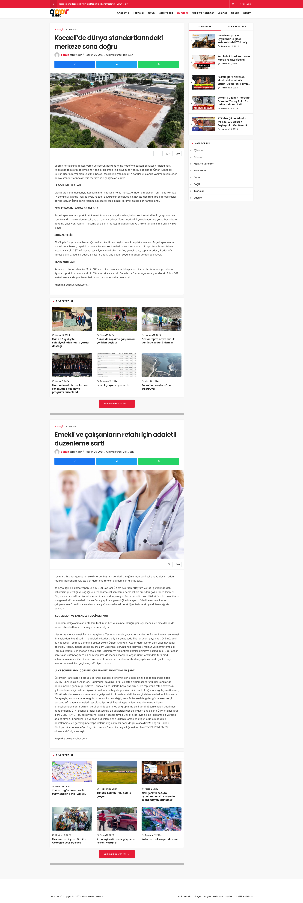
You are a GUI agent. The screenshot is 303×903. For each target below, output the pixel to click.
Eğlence (222, 13)
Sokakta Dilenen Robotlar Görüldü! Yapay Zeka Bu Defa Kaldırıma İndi (234, 101)
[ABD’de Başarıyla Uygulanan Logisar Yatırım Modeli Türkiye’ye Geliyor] (203, 41)
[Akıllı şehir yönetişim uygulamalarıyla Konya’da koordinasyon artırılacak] (161, 772)
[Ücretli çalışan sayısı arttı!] (117, 365)
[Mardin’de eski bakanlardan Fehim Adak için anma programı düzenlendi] (72, 365)
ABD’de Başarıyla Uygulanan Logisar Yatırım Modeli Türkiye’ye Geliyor (233, 40)
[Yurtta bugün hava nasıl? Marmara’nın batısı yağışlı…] (72, 771)
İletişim (207, 896)
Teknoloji (138, 13)
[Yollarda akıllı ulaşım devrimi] (161, 819)
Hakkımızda (184, 896)
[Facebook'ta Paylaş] (74, 64)
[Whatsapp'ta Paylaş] (158, 64)
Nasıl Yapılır (165, 13)
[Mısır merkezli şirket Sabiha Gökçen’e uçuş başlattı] (72, 819)
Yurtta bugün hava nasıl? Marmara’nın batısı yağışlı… (69, 792)
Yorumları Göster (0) (115, 403)
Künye (197, 896)
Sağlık (235, 13)
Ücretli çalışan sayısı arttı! (113, 385)
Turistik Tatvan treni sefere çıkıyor (114, 794)
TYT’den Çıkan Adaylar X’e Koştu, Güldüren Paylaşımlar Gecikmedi (232, 122)
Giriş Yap (246, 4)
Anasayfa (123, 13)
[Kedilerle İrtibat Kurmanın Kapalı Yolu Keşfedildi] (203, 62)
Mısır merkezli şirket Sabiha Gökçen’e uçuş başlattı (69, 841)
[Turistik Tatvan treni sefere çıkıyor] (117, 772)
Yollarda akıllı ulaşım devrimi (160, 839)
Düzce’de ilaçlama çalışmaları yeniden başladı (116, 340)
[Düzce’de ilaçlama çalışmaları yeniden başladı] (117, 318)
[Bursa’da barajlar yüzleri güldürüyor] (161, 365)
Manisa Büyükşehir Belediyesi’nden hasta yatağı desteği (70, 342)
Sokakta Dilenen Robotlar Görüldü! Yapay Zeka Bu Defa (85, 4)
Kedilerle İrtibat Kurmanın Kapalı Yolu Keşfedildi (234, 58)
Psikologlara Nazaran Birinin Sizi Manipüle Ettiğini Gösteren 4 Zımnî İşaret (233, 82)
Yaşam (247, 13)
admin (65, 54)
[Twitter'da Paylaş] (116, 64)
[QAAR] (59, 13)
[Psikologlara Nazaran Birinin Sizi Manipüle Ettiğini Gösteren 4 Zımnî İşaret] (203, 82)
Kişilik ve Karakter (203, 13)
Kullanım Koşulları (223, 896)
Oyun (151, 13)
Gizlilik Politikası (244, 896)
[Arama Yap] (233, 4)
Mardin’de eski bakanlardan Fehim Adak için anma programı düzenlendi (70, 389)
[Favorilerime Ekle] (149, 153)
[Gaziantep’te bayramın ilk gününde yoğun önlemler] (161, 318)
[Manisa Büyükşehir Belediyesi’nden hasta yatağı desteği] (72, 318)
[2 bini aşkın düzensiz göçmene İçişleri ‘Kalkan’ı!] (117, 819)
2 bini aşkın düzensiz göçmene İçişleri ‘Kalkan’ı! (116, 841)
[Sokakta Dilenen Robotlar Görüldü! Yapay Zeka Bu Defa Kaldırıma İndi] (203, 103)
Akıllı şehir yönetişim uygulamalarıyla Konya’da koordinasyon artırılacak (158, 796)
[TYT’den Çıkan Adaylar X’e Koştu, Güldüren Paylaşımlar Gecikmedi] (203, 124)
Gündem (182, 13)
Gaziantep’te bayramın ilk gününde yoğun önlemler (158, 340)
